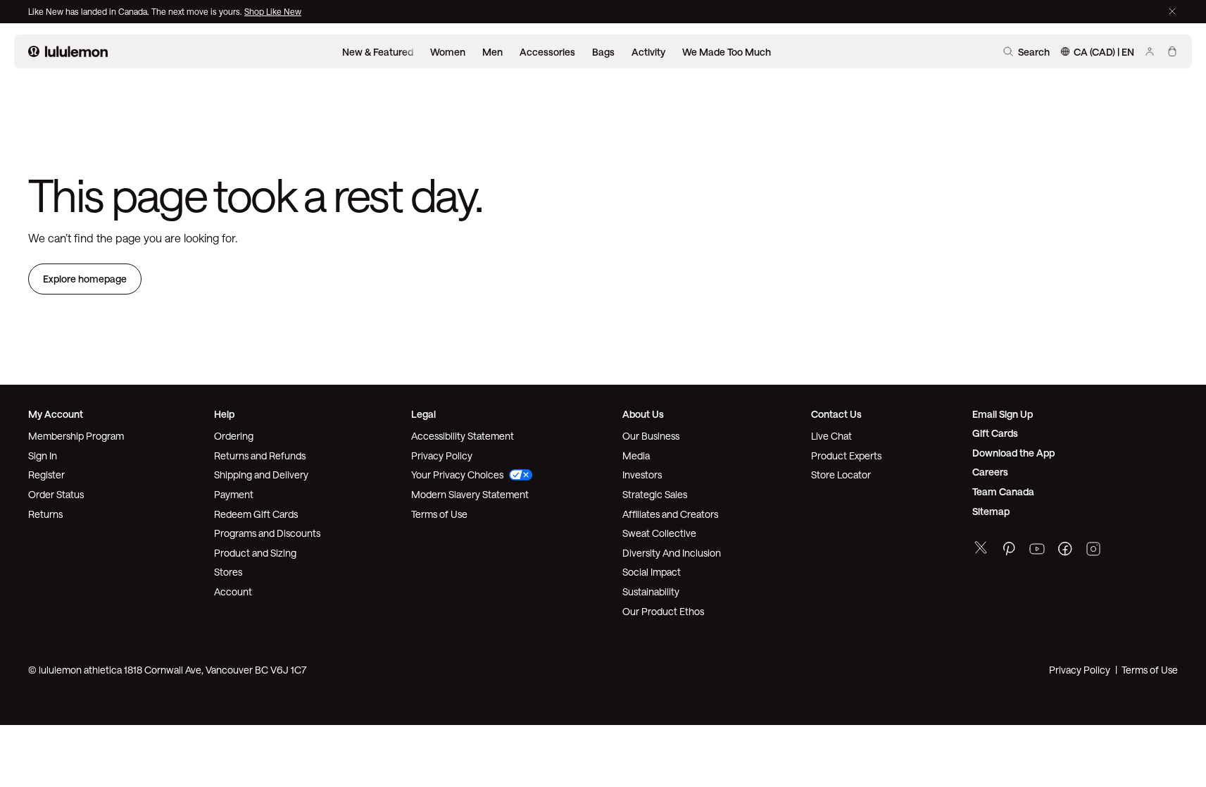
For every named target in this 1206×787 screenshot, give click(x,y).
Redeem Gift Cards (256, 514)
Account (233, 591)
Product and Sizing (255, 553)
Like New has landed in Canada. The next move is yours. (136, 11)
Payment (233, 494)
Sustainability (650, 591)
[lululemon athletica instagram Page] (1093, 550)
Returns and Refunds (260, 455)
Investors (642, 475)
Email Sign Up (1002, 414)
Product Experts (846, 455)
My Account (55, 414)
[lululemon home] (68, 51)
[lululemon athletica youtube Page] (1037, 550)
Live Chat (831, 436)
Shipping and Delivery (261, 475)
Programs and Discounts (267, 533)
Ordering (233, 436)
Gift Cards (995, 433)
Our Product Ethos (663, 611)
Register (46, 475)
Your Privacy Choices (457, 475)
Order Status (56, 494)
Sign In (42, 455)
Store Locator (841, 475)
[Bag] (1172, 51)
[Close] (1172, 11)
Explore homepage (85, 279)
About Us (643, 414)
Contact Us (836, 414)
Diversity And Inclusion (671, 553)
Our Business (650, 436)
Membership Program (76, 436)
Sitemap (991, 511)
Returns (45, 514)
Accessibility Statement (462, 436)
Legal (423, 414)
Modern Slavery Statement (470, 494)
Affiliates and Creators (670, 514)
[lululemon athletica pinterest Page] (1008, 550)
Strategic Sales (654, 494)
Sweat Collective (659, 533)
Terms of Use (439, 514)
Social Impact (651, 572)
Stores (228, 572)
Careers (990, 472)
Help (224, 414)
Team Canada (1003, 491)
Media (636, 455)
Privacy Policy (441, 455)
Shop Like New (272, 11)
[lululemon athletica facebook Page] (1065, 550)
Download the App (1013, 453)
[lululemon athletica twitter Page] (980, 549)
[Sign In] (1149, 51)
